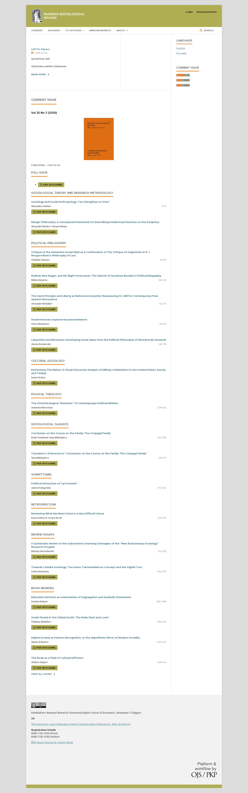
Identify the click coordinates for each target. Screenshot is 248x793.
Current (37, 30)
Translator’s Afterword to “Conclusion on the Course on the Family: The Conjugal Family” (89, 453)
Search (208, 30)
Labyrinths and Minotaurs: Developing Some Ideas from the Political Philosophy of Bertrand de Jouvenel (98, 339)
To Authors (73, 30)
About (121, 30)
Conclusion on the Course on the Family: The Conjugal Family (71, 433)
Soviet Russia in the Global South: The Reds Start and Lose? (70, 617)
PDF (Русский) (52, 184)
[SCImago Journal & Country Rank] (52, 742)
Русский (181, 53)
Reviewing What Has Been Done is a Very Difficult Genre (67, 513)
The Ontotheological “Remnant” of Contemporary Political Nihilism (74, 403)
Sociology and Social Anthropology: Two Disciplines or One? (70, 201)
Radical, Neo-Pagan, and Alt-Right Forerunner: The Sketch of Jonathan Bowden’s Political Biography (96, 275)
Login (189, 11)
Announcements (100, 30)
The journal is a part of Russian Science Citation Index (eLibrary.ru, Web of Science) (80, 724)
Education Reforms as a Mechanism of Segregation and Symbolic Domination (81, 597)
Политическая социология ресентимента (59, 319)
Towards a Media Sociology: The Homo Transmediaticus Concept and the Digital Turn (86, 567)
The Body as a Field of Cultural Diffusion (57, 657)
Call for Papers (40, 49)
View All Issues (41, 674)
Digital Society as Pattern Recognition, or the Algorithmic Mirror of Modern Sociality (85, 637)
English (180, 48)
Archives (54, 30)
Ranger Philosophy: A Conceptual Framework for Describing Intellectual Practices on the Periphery (95, 222)
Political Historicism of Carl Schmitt (54, 483)
